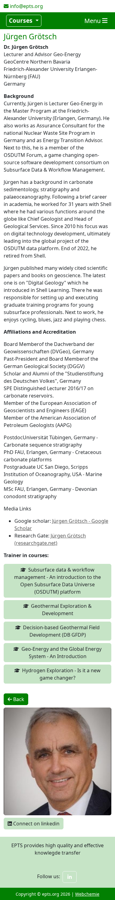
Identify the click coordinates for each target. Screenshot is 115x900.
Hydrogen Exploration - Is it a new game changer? (61, 674)
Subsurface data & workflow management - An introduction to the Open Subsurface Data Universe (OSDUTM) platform (57, 580)
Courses (21, 20)
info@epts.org (26, 6)
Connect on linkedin (35, 823)
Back (18, 699)
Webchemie (87, 894)
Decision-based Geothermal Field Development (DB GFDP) (61, 631)
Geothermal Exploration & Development (61, 610)
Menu (93, 21)
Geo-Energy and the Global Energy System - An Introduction (61, 653)
